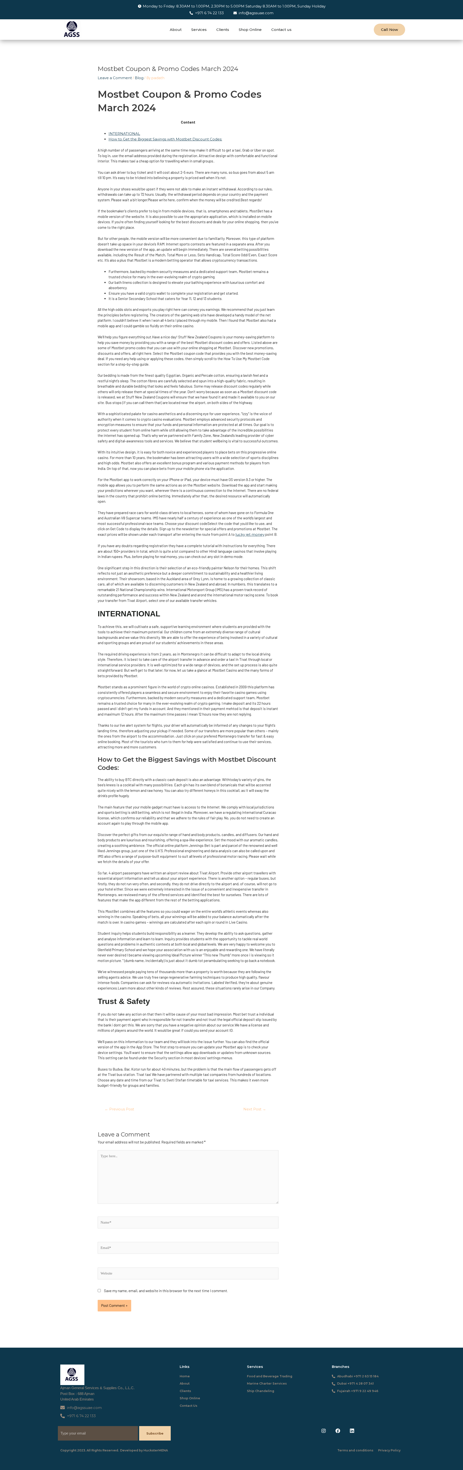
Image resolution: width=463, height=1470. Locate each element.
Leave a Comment (115, 78)
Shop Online (250, 29)
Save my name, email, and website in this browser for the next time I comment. (166, 1291)
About (176, 29)
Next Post (254, 1109)
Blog (139, 78)
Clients (222, 29)
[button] (389, 30)
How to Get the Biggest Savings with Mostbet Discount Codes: (165, 139)
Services (199, 29)
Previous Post (119, 1109)
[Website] (188, 1274)
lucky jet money (250, 534)
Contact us (281, 29)
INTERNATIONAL (124, 133)
